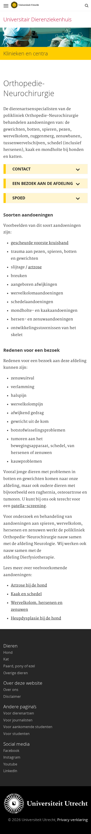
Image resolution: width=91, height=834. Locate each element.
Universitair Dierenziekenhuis (37, 19)
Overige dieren (15, 672)
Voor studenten (16, 733)
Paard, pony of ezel (19, 666)
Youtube (10, 764)
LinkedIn (10, 770)
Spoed (18, 197)
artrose (35, 267)
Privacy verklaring (72, 819)
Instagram (11, 757)
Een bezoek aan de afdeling (42, 183)
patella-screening (28, 506)
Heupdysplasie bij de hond (36, 618)
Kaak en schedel (26, 594)
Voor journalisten (17, 720)
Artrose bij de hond (29, 585)
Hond (8, 652)
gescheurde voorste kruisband (39, 243)
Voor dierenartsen (18, 713)
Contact (21, 169)
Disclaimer (12, 696)
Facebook (11, 750)
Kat (6, 659)
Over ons (10, 689)
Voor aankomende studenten (27, 726)
